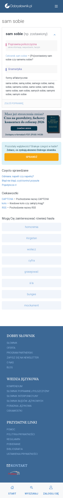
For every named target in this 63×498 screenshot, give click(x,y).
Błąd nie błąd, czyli (20, 180)
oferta (11, 347)
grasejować (31, 271)
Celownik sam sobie (16, 55)
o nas (10, 362)
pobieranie (13, 444)
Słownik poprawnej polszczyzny (28, 391)
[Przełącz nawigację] (56, 6)
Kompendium (14, 386)
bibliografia (15, 449)
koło (4, 203)
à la (31, 283)
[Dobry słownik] (18, 6)
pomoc (11, 429)
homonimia (31, 227)
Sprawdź (31, 156)
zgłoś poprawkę (13, 103)
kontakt (19, 466)
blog (10, 367)
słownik (12, 342)
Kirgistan (31, 238)
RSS (4, 207)
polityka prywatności (21, 434)
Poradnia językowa (19, 405)
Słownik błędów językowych (25, 401)
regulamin (13, 439)
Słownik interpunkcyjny (22, 396)
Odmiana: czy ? (18, 176)
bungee (31, 294)
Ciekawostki (14, 410)
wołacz (31, 249)
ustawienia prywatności (22, 454)
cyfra (31, 260)
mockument (31, 305)
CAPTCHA (7, 199)
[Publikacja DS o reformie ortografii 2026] (31, 123)
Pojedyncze (9, 185)
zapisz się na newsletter (23, 357)
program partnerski (20, 352)
